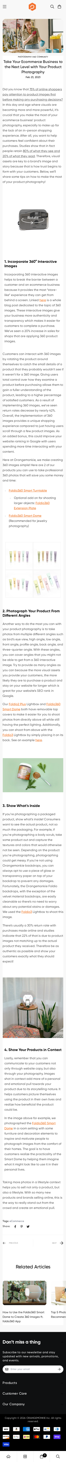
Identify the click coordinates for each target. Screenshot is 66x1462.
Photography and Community (33, 57)
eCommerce (17, 1221)
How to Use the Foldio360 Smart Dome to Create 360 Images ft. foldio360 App (23, 1317)
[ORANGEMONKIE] (32, 6)
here (42, 300)
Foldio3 (8, 735)
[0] (41, 1456)
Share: (6, 1226)
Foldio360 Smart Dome (25, 516)
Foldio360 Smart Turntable (28, 490)
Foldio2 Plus (17, 704)
